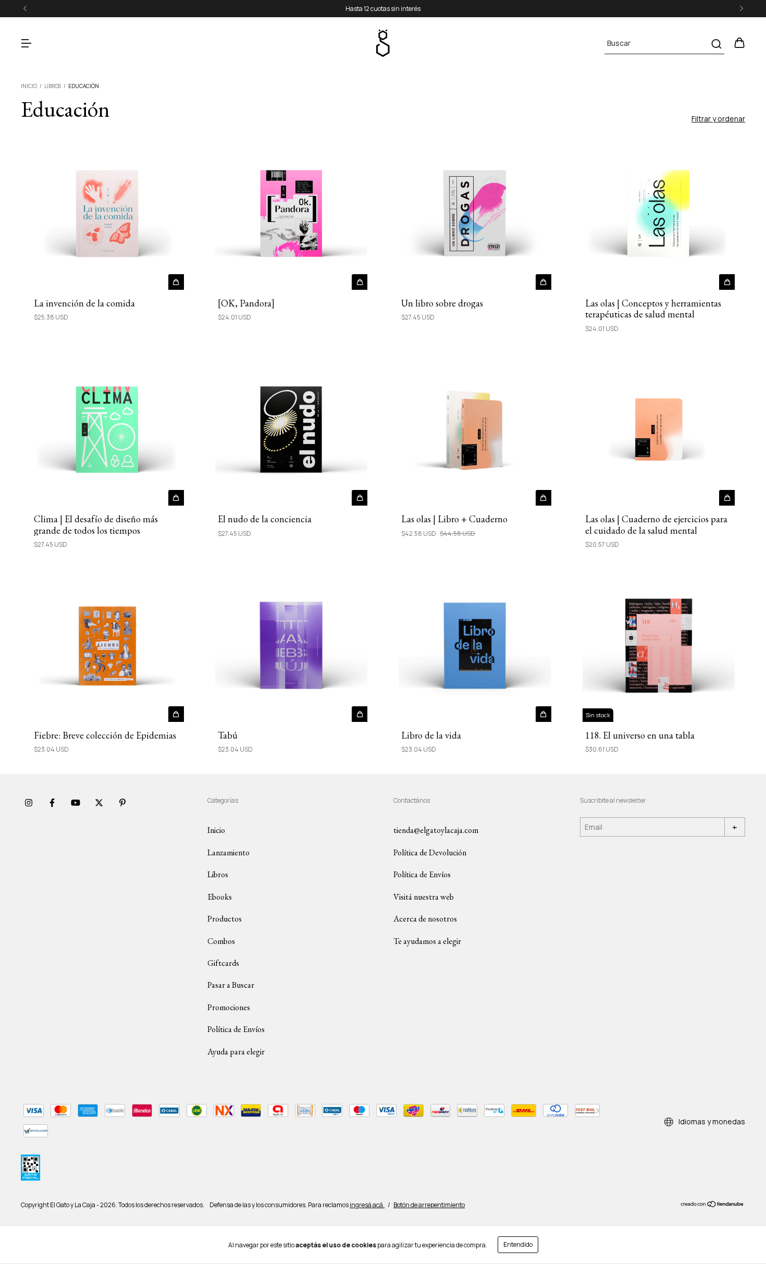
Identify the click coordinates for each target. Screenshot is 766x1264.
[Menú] (26, 43)
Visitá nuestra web (423, 896)
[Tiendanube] (712, 1205)
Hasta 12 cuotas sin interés (383, 8)
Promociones (228, 1007)
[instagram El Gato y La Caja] (28, 803)
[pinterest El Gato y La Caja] (122, 803)
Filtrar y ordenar (718, 119)
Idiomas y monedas (711, 1121)
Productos (224, 918)
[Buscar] (715, 43)
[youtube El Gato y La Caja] (75, 803)
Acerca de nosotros (425, 918)
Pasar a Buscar (230, 984)
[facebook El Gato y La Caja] (52, 803)
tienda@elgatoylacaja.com (435, 830)
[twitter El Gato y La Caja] (99, 803)
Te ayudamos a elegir (427, 941)
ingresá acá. (367, 1204)
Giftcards (223, 963)
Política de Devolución (429, 852)
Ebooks (219, 896)
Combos (221, 941)
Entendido (518, 1244)
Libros (52, 86)
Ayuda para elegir (236, 1051)
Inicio (29, 86)
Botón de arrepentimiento (429, 1204)
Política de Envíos (236, 1029)
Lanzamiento (228, 852)
